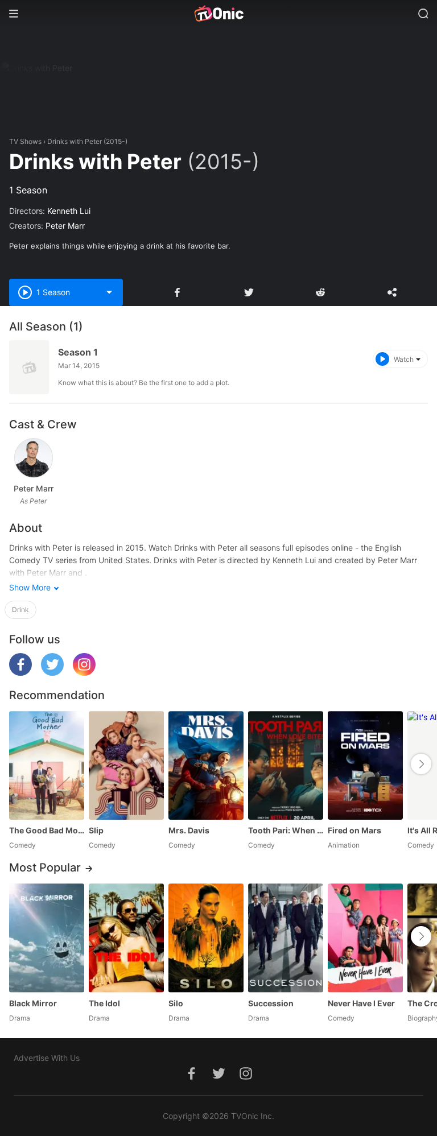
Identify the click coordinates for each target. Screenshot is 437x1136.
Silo (175, 1003)
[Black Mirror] (46, 937)
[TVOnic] (218, 13)
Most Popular (45, 867)
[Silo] (206, 937)
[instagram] (84, 673)
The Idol (104, 1003)
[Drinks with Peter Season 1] (29, 367)
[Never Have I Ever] (365, 937)
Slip (96, 830)
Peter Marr (65, 225)
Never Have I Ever (361, 1003)
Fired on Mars (354, 830)
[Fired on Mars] (365, 765)
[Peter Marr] (33, 458)
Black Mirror (33, 1003)
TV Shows (25, 141)
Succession (271, 1003)
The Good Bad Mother (46, 830)
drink (20, 609)
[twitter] (52, 673)
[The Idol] (126, 937)
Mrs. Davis (188, 830)
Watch (404, 359)
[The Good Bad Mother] (46, 765)
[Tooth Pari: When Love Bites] (285, 765)
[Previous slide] (20, 764)
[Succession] (285, 937)
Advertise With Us (47, 1058)
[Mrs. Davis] (206, 765)
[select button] (109, 292)
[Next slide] (421, 764)
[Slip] (126, 765)
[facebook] (20, 673)
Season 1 (78, 352)
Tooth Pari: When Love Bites (285, 830)
